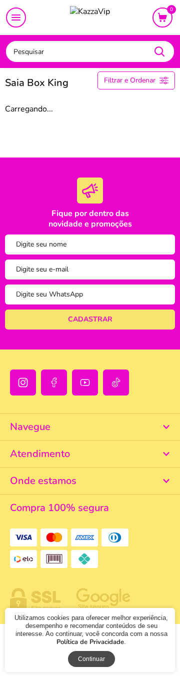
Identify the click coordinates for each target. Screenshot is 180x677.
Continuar (91, 659)
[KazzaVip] (90, 18)
